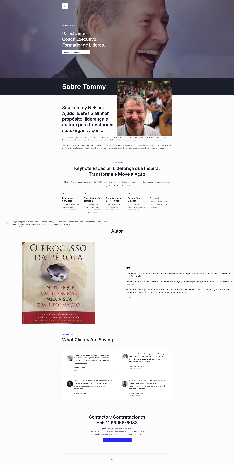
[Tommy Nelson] (65, 6)
